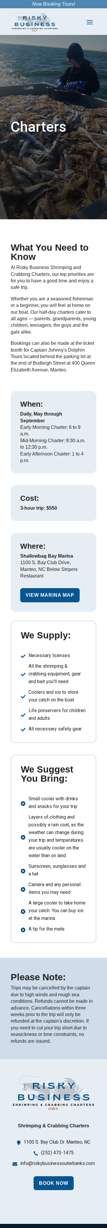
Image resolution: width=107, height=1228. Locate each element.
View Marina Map (50, 595)
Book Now (53, 1183)
